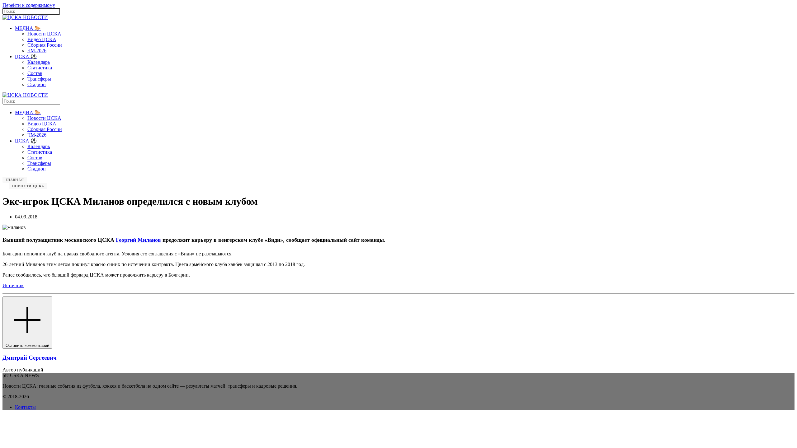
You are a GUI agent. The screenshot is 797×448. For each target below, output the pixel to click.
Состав (34, 73)
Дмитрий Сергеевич (29, 357)
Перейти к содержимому (28, 5)
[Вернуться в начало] (25, 17)
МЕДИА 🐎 (28, 28)
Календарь (38, 62)
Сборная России (44, 45)
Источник (13, 285)
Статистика (39, 67)
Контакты (25, 407)
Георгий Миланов (138, 240)
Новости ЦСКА (44, 33)
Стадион (36, 84)
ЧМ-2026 (36, 50)
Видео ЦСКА (41, 39)
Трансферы (39, 79)
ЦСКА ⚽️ (26, 56)
